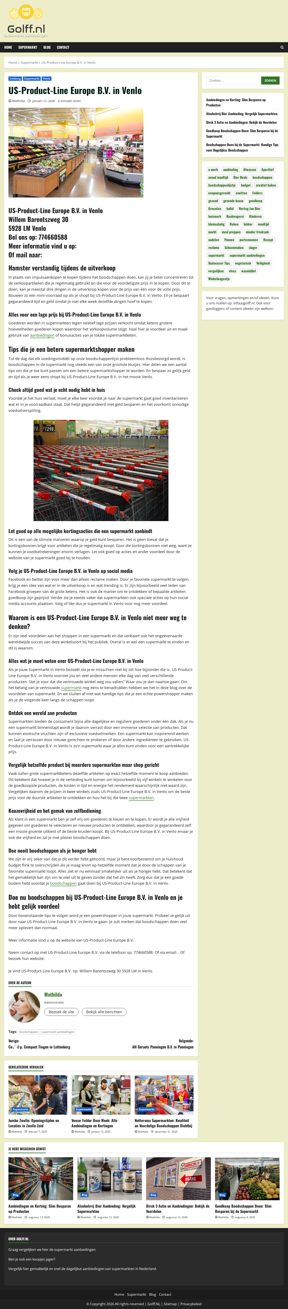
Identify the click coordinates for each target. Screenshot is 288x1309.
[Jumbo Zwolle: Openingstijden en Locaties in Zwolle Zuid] (37, 1094)
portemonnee (249, 239)
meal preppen (231, 231)
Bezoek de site (61, 1011)
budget (246, 185)
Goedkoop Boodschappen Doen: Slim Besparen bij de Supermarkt (243, 1208)
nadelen (213, 239)
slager (253, 247)
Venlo (46, 78)
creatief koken (266, 185)
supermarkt (71, 687)
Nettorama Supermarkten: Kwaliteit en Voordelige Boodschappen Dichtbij (163, 1123)
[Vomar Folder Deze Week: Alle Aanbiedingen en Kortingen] (100, 1094)
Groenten (214, 208)
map (173, 1304)
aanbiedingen (42, 335)
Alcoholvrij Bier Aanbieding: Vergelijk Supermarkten (241, 113)
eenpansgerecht (219, 192)
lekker (248, 224)
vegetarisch (243, 263)
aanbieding (230, 169)
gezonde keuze (233, 200)
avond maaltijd (218, 177)
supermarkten (141, 797)
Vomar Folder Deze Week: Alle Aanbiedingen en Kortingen (94, 1123)
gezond (213, 200)
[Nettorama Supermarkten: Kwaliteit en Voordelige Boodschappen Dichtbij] (164, 1094)
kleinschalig (216, 224)
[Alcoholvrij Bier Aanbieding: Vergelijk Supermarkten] (109, 1178)
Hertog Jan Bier (249, 208)
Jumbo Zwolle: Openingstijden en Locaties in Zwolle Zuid (33, 1123)
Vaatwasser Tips (219, 263)
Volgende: (163, 1044)
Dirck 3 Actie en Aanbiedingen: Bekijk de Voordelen (241, 122)
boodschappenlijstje (222, 185)
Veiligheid (263, 263)
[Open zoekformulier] (282, 47)
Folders (257, 192)
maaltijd (263, 224)
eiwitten (241, 192)
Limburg (15, 78)
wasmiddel (248, 270)
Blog (47, 47)
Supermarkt (27, 47)
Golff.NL (153, 1304)
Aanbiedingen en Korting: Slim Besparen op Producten (39, 1208)
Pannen (229, 239)
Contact (63, 47)
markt (212, 231)
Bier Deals (240, 177)
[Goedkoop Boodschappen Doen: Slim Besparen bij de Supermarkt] (247, 1178)
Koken (234, 224)
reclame (213, 247)
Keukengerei (235, 216)
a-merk (213, 169)
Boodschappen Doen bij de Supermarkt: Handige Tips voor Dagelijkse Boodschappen (242, 147)
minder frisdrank (257, 231)
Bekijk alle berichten (104, 1011)
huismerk (214, 216)
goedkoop (255, 200)
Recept (268, 239)
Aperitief (267, 169)
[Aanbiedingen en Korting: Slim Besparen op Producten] (40, 1178)
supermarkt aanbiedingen (58, 1032)
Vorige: (39, 1044)
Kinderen (255, 216)
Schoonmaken (234, 247)
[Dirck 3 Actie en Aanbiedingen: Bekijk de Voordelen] (178, 1178)
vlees (232, 270)
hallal (230, 208)
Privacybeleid (191, 1304)
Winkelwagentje (219, 278)
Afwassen (249, 169)
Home (8, 47)
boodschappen (63, 883)
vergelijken (216, 270)
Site (167, 1304)
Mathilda (18, 101)
